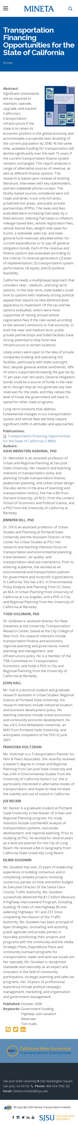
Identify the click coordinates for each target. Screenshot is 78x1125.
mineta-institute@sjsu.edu (30, 1091)
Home (7, 62)
